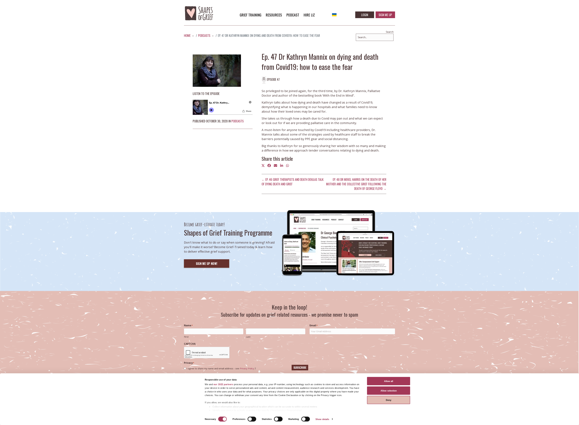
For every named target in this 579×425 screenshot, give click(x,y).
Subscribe (299, 367)
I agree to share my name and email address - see (221, 368)
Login (364, 15)
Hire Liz (309, 15)
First (186, 336)
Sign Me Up (385, 15)
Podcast (292, 15)
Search (390, 32)
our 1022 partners (223, 384)
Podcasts (237, 121)
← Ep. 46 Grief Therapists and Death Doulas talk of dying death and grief (293, 181)
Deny (388, 400)
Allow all (388, 381)
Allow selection (389, 390)
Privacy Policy (247, 368)
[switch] (252, 419)
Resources (274, 15)
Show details (322, 419)
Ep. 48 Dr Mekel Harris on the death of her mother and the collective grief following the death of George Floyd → (356, 184)
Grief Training (250, 15)
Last (248, 336)
